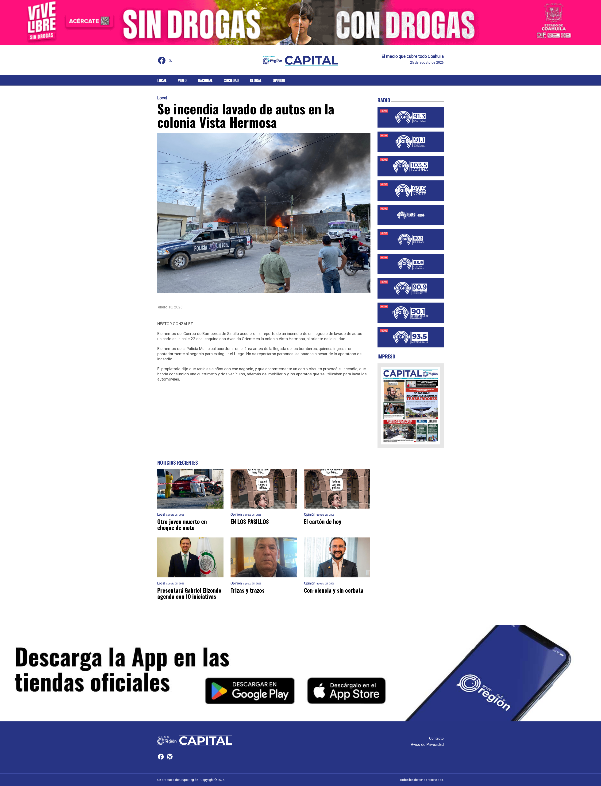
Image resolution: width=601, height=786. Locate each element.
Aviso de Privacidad (427, 744)
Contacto (436, 738)
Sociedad (231, 80)
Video (182, 80)
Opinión (279, 80)
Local (162, 80)
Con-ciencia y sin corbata (333, 590)
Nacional (205, 80)
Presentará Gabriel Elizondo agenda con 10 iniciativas (189, 593)
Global (256, 80)
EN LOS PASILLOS (250, 521)
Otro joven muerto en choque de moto (182, 524)
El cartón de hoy (322, 521)
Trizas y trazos (248, 590)
